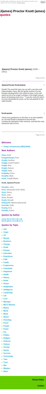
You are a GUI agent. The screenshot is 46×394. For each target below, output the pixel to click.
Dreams (6, 250)
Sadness (7, 341)
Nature (6, 317)
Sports (6, 350)
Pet (4, 332)
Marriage (6, 302)
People (6, 326)
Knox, (13, 190)
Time (5, 359)
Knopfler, (7, 176)
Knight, (6, 165)
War (5, 365)
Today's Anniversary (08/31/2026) (16, 146)
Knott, (10, 178)
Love (5, 299)
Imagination (8, 286)
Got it (43, 2)
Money (6, 308)
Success (6, 353)
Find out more (21, 3)
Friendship (7, 268)
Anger (5, 232)
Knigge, (10, 163)
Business (7, 241)
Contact (40, 386)
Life (4, 296)
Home (5, 280)
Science (6, 344)
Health (6, 274)
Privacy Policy (38, 379)
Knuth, (7, 200)
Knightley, (8, 173)
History (6, 277)
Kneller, (8, 160)
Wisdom (6, 368)
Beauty (6, 238)
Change (6, 244)
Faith (5, 259)
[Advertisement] (23, 43)
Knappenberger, (10, 158)
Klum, (6, 155)
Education (7, 253)
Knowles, (8, 187)
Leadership (8, 293)
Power (6, 329)
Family (6, 262)
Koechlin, (8, 205)
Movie (5, 311)
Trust (5, 362)
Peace (5, 323)
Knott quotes (7, 113)
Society (6, 347)
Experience (8, 256)
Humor (6, 283)
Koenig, (7, 208)
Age (5, 229)
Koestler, (8, 210)
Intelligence (8, 290)
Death (5, 247)
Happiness (7, 271)
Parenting (7, 320)
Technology (8, 356)
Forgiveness (8, 265)
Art (4, 235)
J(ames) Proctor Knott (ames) (13, 85)
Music (5, 314)
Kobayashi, (14, 203)
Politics (6, 335)
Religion (6, 338)
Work (5, 371)
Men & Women (9, 305)
